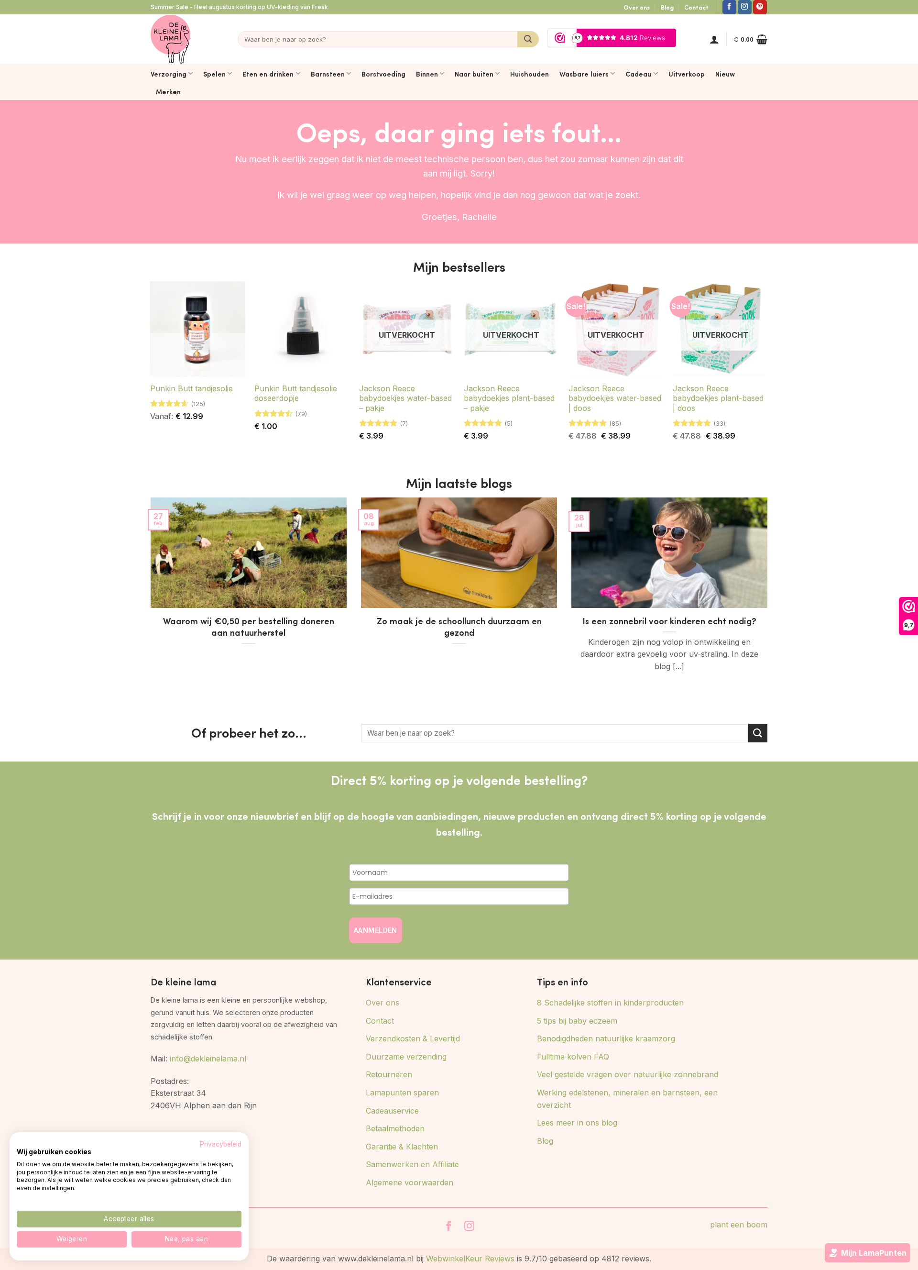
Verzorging (168, 73)
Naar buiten (474, 73)
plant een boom (738, 1224)
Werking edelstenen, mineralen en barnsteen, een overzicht (627, 1099)
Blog (667, 7)
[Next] (769, 602)
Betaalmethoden (395, 1128)
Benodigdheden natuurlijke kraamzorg (606, 1038)
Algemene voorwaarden (409, 1182)
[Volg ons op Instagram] (745, 7)
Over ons (636, 7)
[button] (714, 39)
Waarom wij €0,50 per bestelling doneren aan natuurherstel (248, 626)
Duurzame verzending (406, 1056)
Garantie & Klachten (402, 1146)
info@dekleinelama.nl (208, 1058)
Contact (696, 7)
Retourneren (389, 1074)
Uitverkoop (686, 73)
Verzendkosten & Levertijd (413, 1038)
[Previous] (149, 602)
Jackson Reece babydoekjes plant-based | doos (718, 398)
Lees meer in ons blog (577, 1122)
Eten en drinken (268, 73)
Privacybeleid (220, 1144)
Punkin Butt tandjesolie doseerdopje (295, 393)
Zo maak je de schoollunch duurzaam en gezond (459, 626)
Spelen (214, 73)
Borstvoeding (383, 73)
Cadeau (638, 73)
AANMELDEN (375, 930)
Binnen (427, 73)
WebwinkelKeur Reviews (470, 1258)
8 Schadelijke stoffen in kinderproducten (610, 1002)
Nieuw (725, 73)
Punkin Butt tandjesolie (191, 388)
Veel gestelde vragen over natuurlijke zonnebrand (627, 1074)
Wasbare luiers (584, 73)
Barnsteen (328, 73)
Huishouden (529, 73)
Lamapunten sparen (402, 1092)
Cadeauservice (392, 1110)
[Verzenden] (528, 39)
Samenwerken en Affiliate (412, 1164)
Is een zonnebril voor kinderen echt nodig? (669, 621)
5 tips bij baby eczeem (577, 1021)
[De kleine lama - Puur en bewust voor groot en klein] (170, 39)
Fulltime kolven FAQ (573, 1056)
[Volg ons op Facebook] (729, 7)
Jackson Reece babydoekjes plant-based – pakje (509, 398)
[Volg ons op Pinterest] (760, 7)
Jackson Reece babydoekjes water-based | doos (614, 398)
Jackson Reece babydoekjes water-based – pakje (405, 398)
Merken (168, 91)
